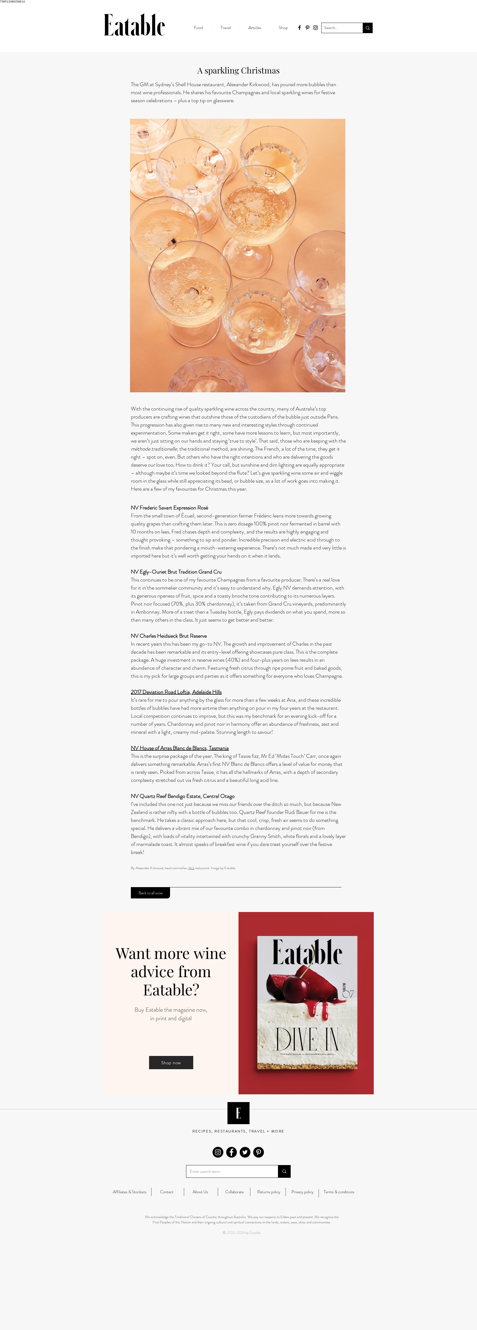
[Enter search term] (284, 1171)
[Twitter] (245, 1152)
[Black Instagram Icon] (315, 28)
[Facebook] (231, 1152)
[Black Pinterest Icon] (307, 28)
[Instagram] (218, 1152)
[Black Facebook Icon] (299, 28)
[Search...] (367, 28)
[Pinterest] (258, 1152)
